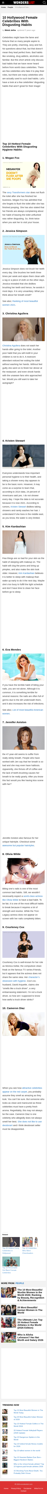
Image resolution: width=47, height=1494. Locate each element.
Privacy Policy (16, 1488)
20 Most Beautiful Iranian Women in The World (29, 1310)
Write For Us (38, 1488)
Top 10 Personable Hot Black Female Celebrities (9, 1270)
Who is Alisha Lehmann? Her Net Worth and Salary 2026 (30, 1337)
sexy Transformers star (18, 192)
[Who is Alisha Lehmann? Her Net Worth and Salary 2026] (8, 1337)
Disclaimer (27, 1488)
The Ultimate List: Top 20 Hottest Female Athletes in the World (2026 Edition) (29, 1323)
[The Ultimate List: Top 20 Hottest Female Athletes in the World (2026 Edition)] (8, 1322)
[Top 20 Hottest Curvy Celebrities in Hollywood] (11, 1242)
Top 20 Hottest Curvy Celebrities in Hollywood (10, 1250)
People (20, 1283)
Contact (23, 1491)
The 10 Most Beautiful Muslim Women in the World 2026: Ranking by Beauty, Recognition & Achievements (30, 1295)
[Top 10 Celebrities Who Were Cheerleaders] (31, 1242)
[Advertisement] (23, 113)
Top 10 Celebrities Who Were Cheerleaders (29, 1250)
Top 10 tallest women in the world (27, 1451)
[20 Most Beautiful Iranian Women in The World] (8, 1310)
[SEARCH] (44, 2)
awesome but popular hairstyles (18, 845)
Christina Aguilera (11, 345)
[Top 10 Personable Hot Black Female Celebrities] (11, 1261)
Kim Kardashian (26, 573)
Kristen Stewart (18, 506)
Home (6, 1488)
